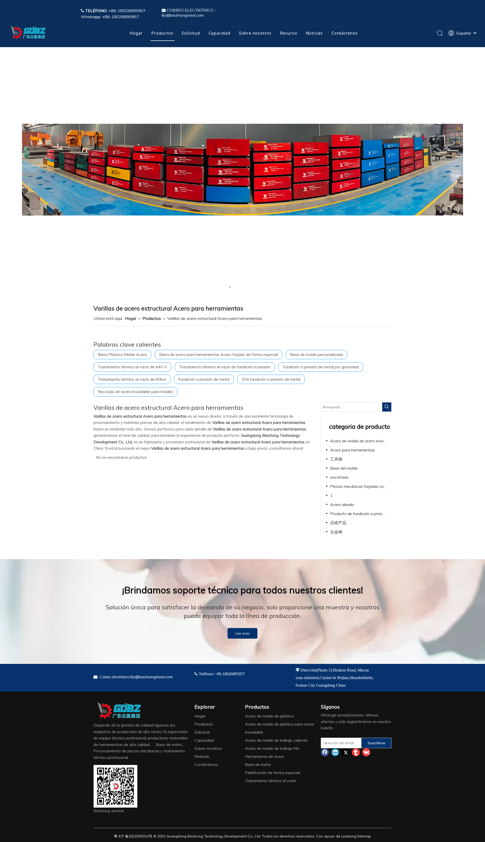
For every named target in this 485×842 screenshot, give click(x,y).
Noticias (314, 33)
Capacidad (219, 33)
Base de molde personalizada (316, 354)
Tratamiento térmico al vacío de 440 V (132, 366)
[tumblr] (356, 752)
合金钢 (336, 531)
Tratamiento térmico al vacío (270, 780)
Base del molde (344, 468)
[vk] (366, 752)
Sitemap (364, 836)
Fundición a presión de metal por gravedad (321, 366)
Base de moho (258, 764)
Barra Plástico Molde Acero (122, 354)
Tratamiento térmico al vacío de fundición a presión (225, 366)
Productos (162, 33)
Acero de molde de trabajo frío (272, 748)
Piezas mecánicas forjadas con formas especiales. (361, 486)
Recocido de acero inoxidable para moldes (135, 391)
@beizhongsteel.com (154, 676)
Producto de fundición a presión (358, 513)
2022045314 (139, 836)
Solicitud (191, 33)
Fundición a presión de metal (203, 379)
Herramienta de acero (264, 756)
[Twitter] (346, 752)
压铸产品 (338, 522)
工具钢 (336, 459)
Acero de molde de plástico (269, 715)
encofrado (339, 477)
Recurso (288, 33)
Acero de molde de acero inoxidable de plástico (361, 440)
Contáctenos (344, 33)
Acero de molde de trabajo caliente (276, 740)
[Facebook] (325, 752)
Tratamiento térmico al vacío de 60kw (132, 379)
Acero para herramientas (352, 449)
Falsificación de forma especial (272, 772)
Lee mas (242, 633)
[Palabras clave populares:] (386, 407)
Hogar (136, 33)
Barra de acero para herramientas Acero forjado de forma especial (218, 354)
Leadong (348, 836)
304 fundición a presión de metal (270, 379)
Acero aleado (342, 504)
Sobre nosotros (255, 33)
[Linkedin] (335, 752)
